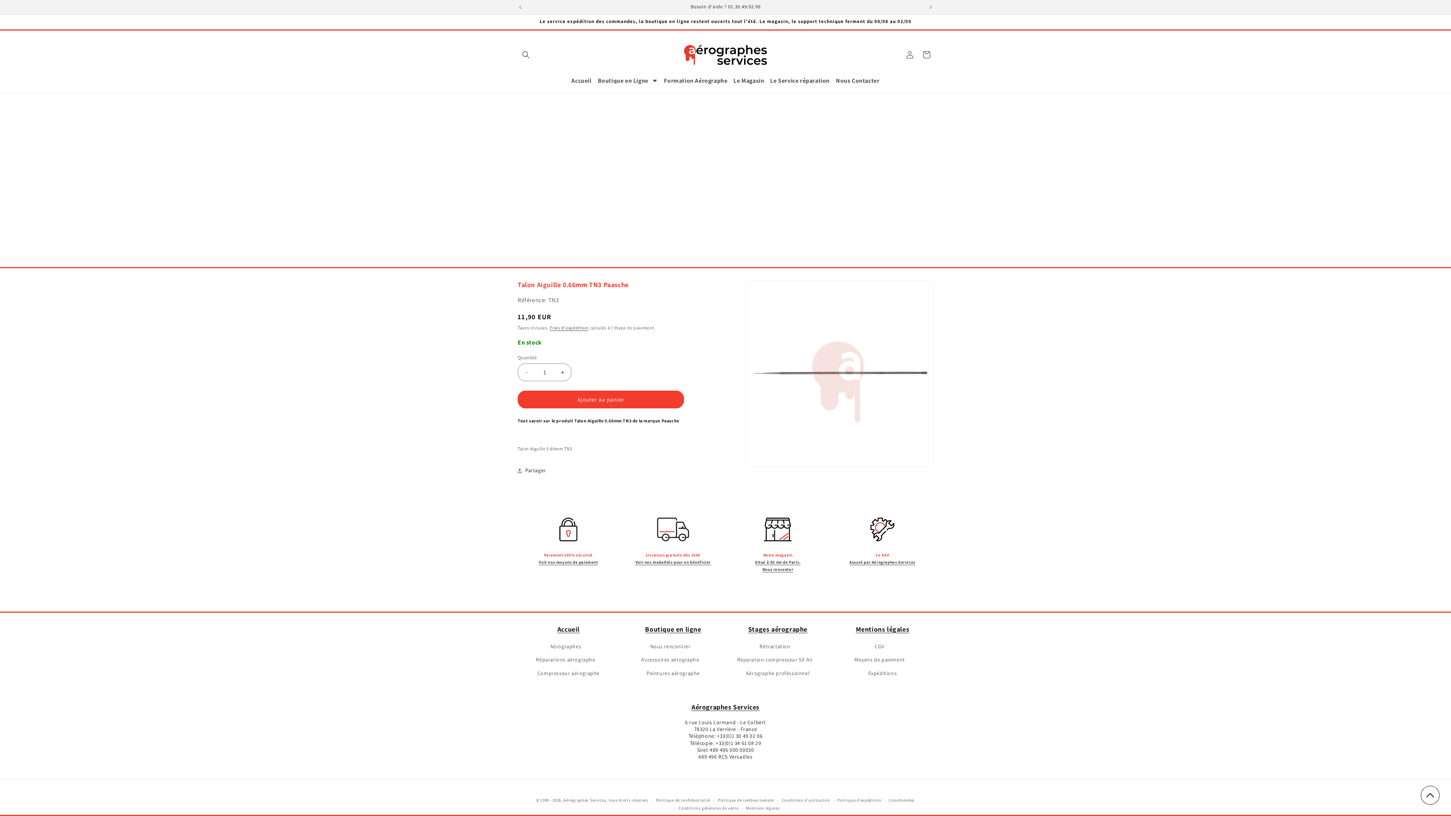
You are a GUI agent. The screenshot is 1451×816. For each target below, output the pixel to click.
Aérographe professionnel (778, 673)
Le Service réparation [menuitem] (800, 81)
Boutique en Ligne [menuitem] (623, 81)
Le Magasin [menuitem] (748, 81)
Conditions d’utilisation (806, 800)
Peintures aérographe (673, 673)
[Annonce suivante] (930, 7)
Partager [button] (535, 470)
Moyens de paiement (879, 659)
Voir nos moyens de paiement (568, 562)
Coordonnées (902, 800)
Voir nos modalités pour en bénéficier (673, 562)
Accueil (568, 629)
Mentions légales (883, 629)
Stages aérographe (777, 629)
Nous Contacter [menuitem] (857, 81)
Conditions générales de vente (708, 808)
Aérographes (566, 646)
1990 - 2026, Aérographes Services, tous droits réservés (594, 800)
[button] (526, 54)
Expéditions (882, 673)
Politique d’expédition (859, 800)
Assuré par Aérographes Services (882, 562)
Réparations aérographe (565, 659)
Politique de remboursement (746, 800)
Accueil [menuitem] (581, 81)
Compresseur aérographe (568, 673)
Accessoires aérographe (670, 659)
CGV (880, 646)
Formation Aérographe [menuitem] (695, 81)
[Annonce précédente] (520, 7)
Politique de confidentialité (683, 800)
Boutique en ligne (673, 629)
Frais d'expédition (569, 328)
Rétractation (775, 646)
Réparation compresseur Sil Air (775, 659)
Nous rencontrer (670, 646)
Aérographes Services (725, 707)
